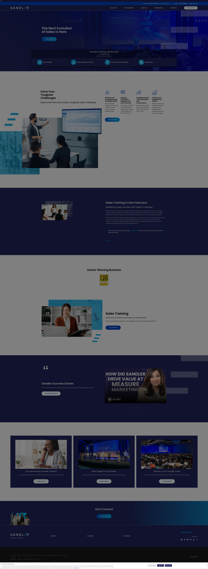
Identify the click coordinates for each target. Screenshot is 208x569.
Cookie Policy (76, 567)
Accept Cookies (168, 565)
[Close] (206, 565)
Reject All (160, 565)
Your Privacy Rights (152, 565)
